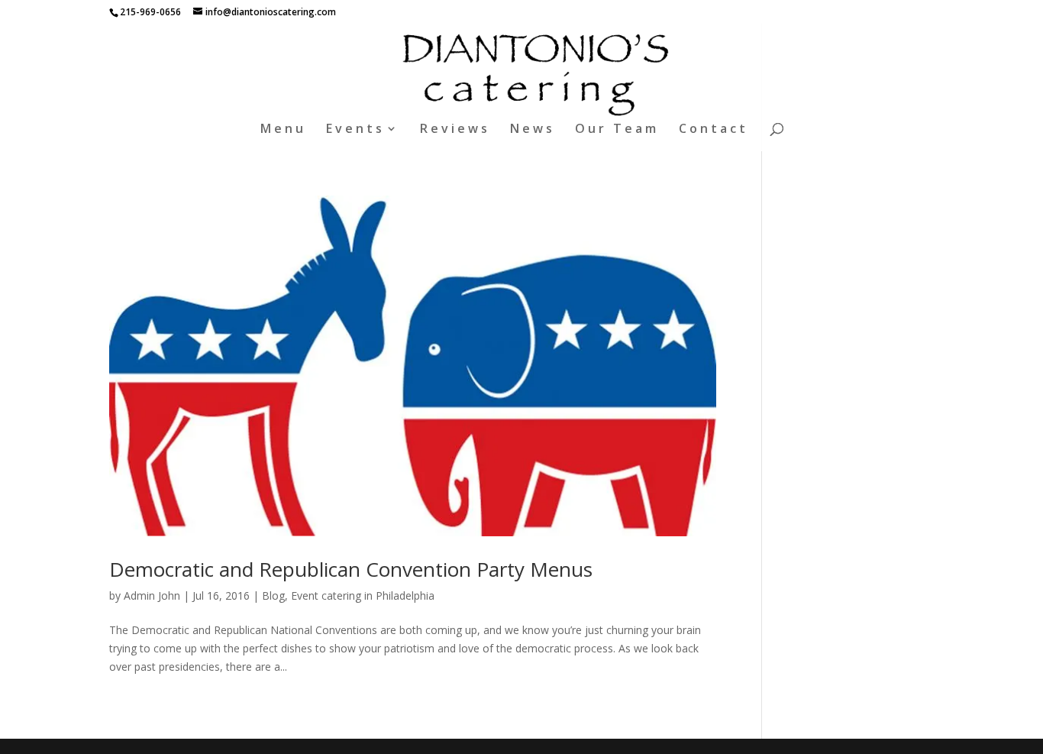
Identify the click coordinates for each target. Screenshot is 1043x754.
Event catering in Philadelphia (362, 595)
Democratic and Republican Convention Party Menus (351, 569)
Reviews (455, 130)
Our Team (617, 130)
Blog (273, 595)
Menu (283, 130)
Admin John (152, 595)
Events (355, 130)
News (532, 130)
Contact (713, 130)
